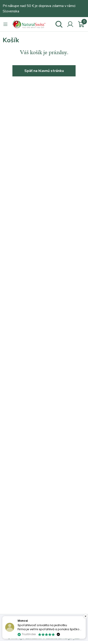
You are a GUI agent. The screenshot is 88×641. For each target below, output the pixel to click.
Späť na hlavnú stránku (44, 70)
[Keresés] (59, 24)
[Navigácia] (5, 24)
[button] (85, 616)
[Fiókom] (70, 24)
